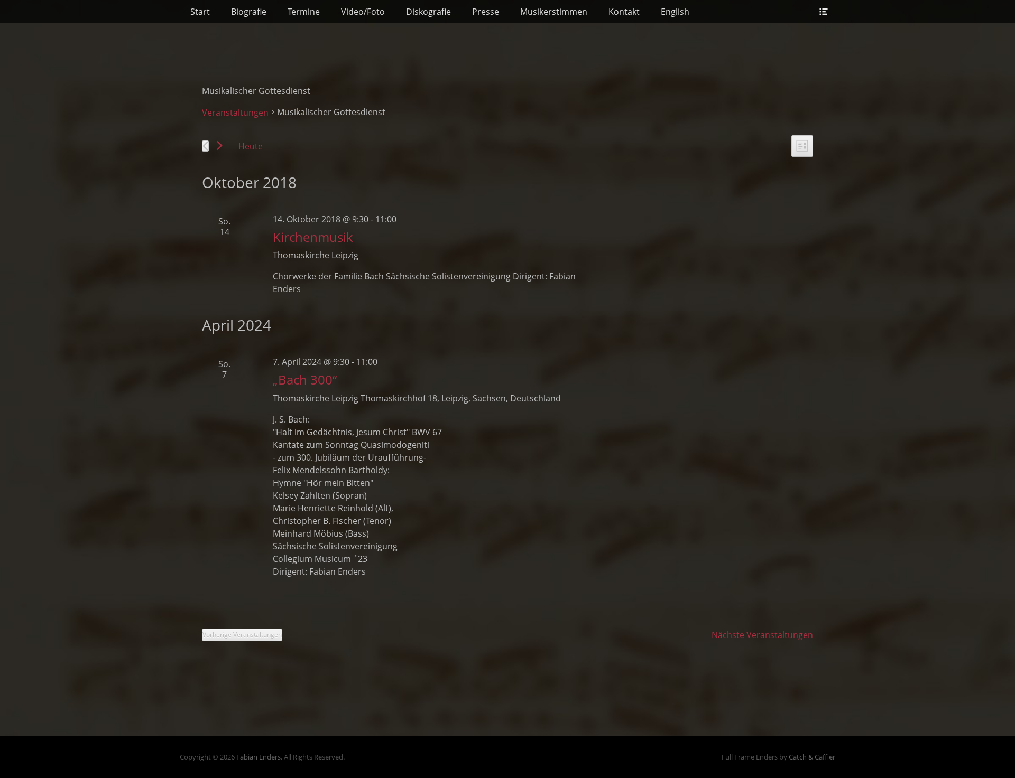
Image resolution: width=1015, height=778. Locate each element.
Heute (250, 146)
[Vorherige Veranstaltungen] (205, 146)
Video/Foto (363, 11)
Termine (304, 11)
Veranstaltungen (235, 112)
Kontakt (624, 11)
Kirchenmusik (313, 237)
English (675, 11)
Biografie (248, 11)
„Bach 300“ (305, 379)
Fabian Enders (258, 757)
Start (200, 11)
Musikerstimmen (553, 11)
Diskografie (428, 11)
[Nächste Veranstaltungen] (220, 145)
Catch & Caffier (812, 757)
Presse (485, 11)
